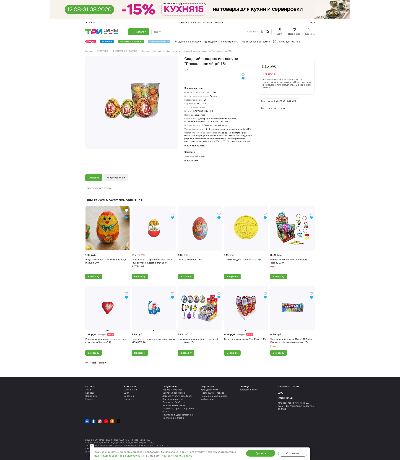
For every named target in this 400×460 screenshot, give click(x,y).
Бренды (89, 392)
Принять (260, 453)
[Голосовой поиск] (261, 31)
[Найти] (267, 31)
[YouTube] (106, 421)
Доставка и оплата (172, 399)
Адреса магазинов (172, 389)
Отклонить (292, 453)
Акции (88, 389)
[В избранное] (243, 74)
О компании (130, 389)
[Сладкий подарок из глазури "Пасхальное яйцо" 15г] (131, 102)
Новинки (90, 399)
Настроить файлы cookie (176, 455)
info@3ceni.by (285, 397)
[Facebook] (93, 421)
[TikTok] (118, 421)
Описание (93, 177)
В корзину (93, 276)
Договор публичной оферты (177, 396)
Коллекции (91, 396)
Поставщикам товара (212, 392)
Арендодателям (209, 389)
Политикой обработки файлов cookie (117, 455)
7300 (310, 22)
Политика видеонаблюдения (178, 414)
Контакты (129, 399)
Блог (126, 392)
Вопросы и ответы (249, 389)
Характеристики (116, 177)
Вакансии (129, 396)
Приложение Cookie (173, 417)
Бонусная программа (173, 392)
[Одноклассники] (112, 421)
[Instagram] (100, 421)
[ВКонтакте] (87, 421)
